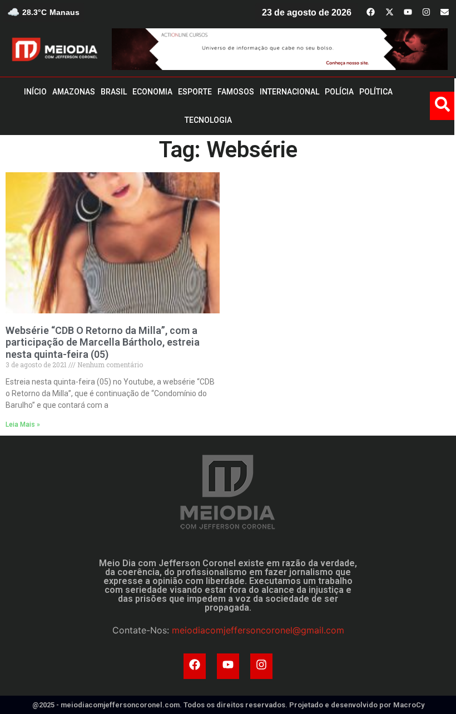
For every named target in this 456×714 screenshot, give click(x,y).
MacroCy (408, 705)
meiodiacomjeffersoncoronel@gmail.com (258, 630)
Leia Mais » (23, 424)
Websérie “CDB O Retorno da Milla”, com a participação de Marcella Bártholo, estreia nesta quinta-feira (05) (103, 342)
